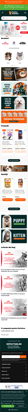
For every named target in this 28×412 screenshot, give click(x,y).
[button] (7, 36)
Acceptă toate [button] (7, 406)
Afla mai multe (4, 334)
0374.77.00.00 (14, 344)
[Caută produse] (4, 18)
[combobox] (14, 18)
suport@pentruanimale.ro (14, 347)
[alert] (14, 401)
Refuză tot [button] (21, 406)
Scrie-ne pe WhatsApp (13, 346)
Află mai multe (19, 398)
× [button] (26, 391)
